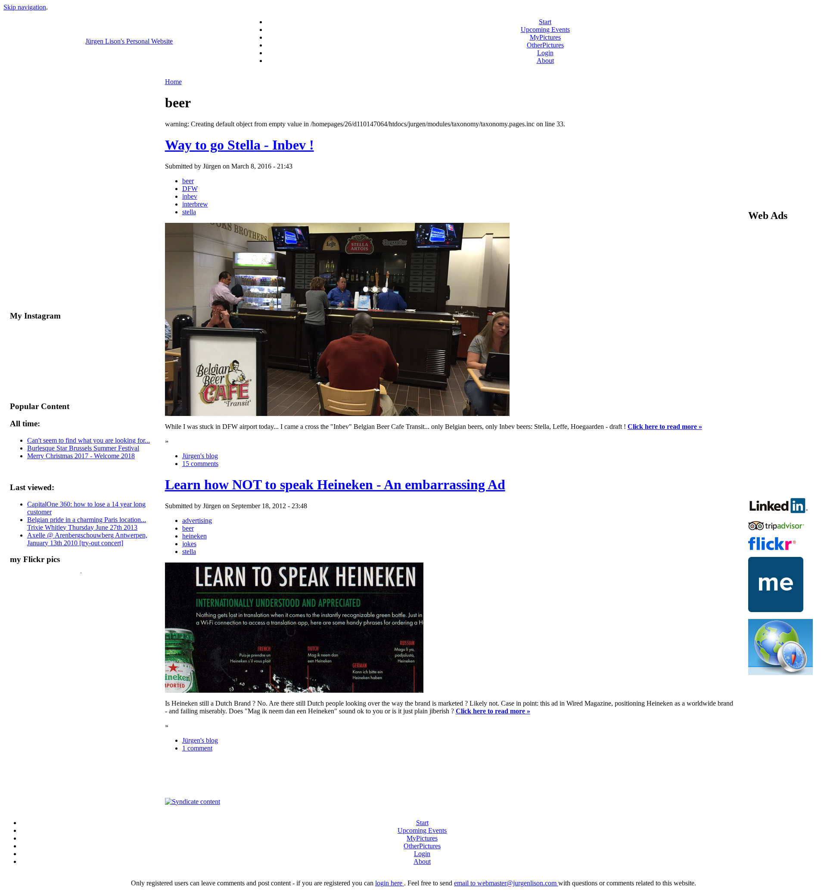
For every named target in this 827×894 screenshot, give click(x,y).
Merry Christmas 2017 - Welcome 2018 (81, 456)
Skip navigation (24, 7)
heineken (194, 536)
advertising (197, 520)
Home (173, 81)
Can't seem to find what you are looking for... (88, 440)
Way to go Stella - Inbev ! (239, 145)
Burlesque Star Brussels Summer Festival (83, 448)
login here (389, 883)
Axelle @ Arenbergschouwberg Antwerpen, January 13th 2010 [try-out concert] (87, 539)
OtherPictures (545, 45)
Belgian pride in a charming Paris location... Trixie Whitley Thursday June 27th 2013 (86, 523)
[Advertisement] (450, 778)
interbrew (195, 204)
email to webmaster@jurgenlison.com (506, 883)
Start (545, 21)
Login (545, 52)
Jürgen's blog (200, 456)
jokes (189, 543)
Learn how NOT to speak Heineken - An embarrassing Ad (335, 484)
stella (189, 212)
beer (188, 180)
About (545, 60)
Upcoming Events (545, 29)
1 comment (197, 748)
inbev (189, 196)
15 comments (200, 463)
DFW (190, 188)
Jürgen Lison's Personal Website (129, 41)
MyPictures (545, 37)
